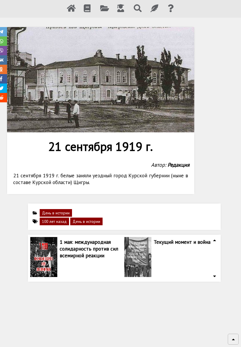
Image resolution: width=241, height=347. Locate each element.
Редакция (179, 164)
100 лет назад (54, 221)
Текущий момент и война (182, 241)
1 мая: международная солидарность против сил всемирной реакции (89, 248)
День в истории (56, 213)
